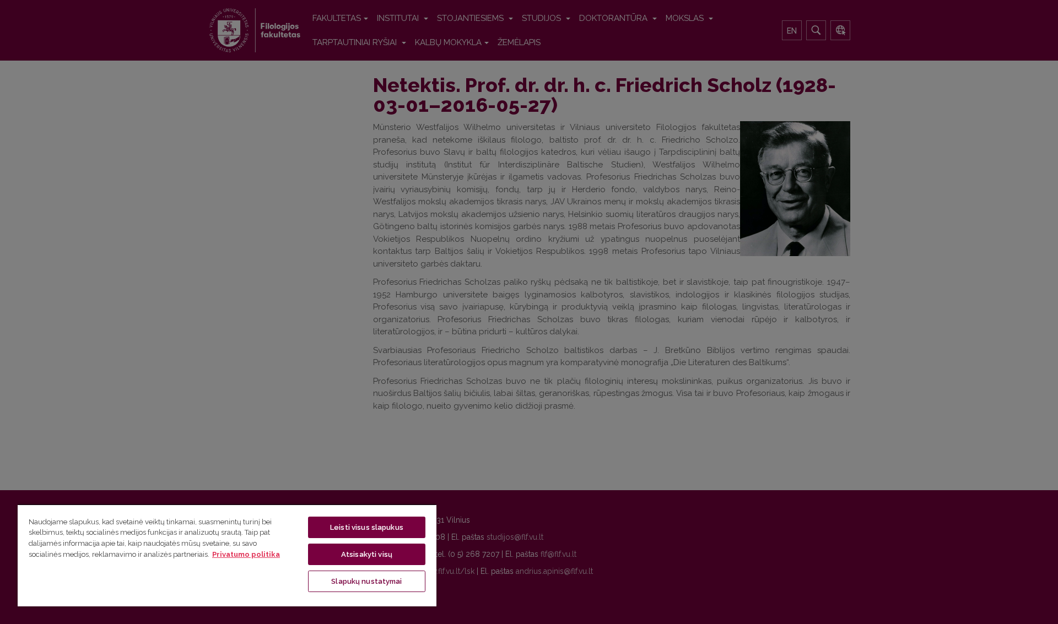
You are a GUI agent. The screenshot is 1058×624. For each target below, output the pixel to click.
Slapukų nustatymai (366, 581)
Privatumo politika (246, 554)
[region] (227, 555)
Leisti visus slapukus (366, 527)
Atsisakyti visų (366, 554)
